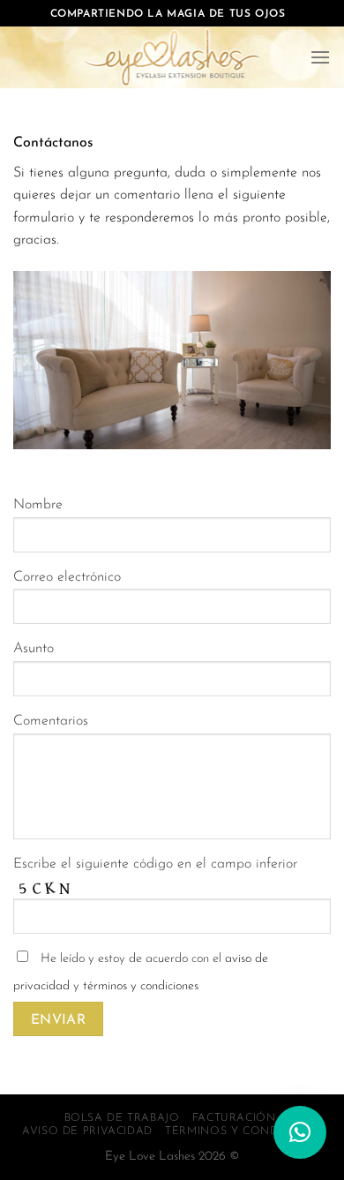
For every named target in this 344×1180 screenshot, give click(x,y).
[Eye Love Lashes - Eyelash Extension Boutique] (172, 57)
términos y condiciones (140, 986)
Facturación (234, 1118)
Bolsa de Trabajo (122, 1118)
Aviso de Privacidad (87, 1131)
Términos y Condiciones (245, 1131)
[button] (299, 1132)
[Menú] (320, 57)
